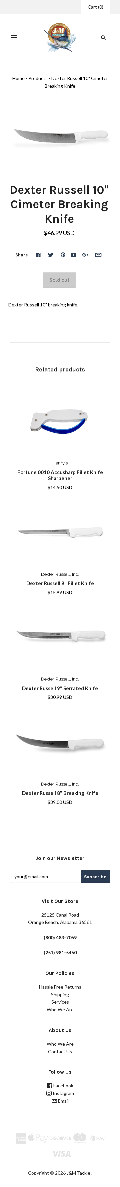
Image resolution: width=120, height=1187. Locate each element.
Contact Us (60, 1051)
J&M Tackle (78, 1173)
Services (60, 1002)
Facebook (62, 1085)
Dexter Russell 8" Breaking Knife (60, 793)
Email (63, 1101)
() (95, 7)
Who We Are (60, 1009)
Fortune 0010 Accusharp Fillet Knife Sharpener (60, 475)
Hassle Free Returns (60, 987)
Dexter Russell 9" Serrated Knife (60, 688)
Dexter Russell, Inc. (60, 574)
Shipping (60, 994)
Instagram (63, 1093)
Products (38, 78)
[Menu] (14, 37)
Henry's (60, 462)
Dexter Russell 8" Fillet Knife (60, 583)
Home (18, 78)
